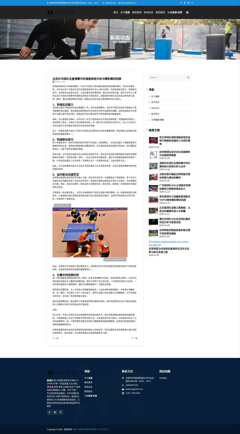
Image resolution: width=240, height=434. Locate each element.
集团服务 (160, 12)
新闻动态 (148, 12)
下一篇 (135, 338)
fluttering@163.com (129, 3)
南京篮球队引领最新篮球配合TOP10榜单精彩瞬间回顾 (174, 198)
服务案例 (137, 12)
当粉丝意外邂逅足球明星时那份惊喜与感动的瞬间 (174, 176)
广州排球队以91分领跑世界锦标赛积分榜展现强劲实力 (175, 187)
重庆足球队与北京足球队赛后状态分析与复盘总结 (174, 220)
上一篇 (55, 338)
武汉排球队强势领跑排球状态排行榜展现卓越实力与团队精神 (174, 141)
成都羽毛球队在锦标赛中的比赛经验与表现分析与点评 (174, 164)
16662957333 (110, 3)
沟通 (174, 12)
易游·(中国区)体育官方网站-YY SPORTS (91, 429)
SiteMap (163, 378)
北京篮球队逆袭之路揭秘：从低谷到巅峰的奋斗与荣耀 (174, 209)
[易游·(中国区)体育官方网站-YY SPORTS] (64, 12)
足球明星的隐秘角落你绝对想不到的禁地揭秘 (174, 232)
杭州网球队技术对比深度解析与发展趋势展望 (174, 153)
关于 (125, 12)
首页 (115, 12)
